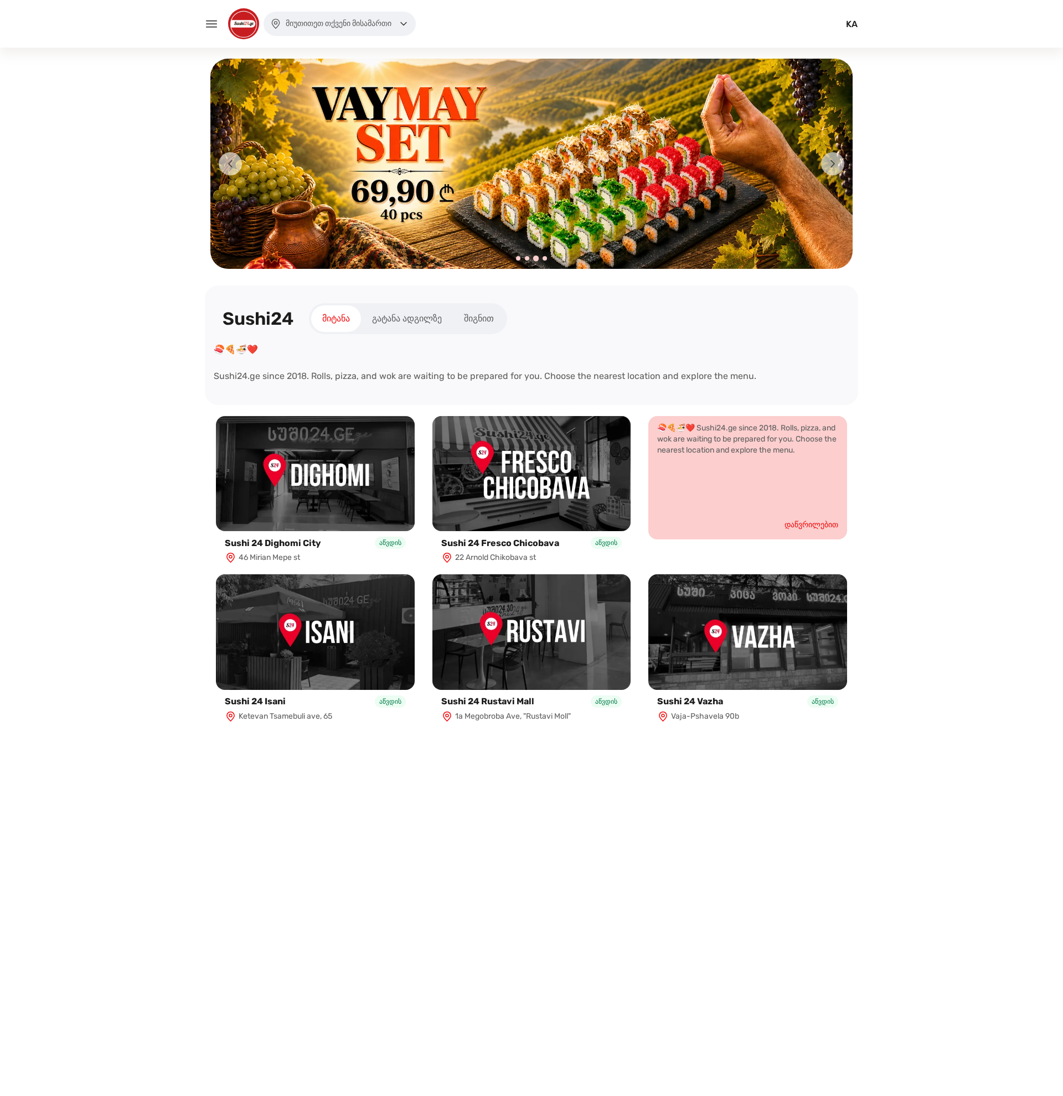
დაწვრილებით (811, 524)
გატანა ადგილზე (407, 318)
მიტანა (336, 318)
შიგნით (479, 318)
